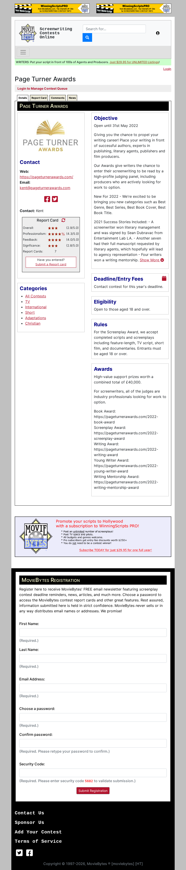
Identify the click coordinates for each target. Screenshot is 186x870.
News (72, 97)
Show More (150, 260)
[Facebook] (47, 199)
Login (167, 69)
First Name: (29, 623)
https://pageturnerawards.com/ (46, 177)
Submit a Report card (50, 264)
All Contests (35, 296)
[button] (158, 33)
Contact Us (29, 813)
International (35, 307)
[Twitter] (55, 199)
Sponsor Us (29, 822)
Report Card (39, 97)
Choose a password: (37, 708)
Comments (57, 97)
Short (30, 312)
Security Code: (32, 764)
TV (27, 301)
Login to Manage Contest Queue (42, 88)
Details (23, 97)
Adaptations (35, 318)
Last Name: (29, 649)
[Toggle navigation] (23, 52)
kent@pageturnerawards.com (45, 187)
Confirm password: (36, 734)
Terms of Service (38, 841)
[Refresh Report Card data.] (62, 220)
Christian (32, 323)
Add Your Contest (38, 832)
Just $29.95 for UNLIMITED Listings (134, 62)
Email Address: (32, 679)
